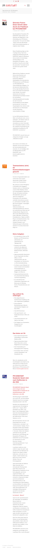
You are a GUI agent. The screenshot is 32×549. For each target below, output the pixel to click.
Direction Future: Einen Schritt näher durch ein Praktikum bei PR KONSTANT (20, 25)
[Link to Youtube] (16, 1)
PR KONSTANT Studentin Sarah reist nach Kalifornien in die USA (21, 379)
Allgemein (23, 30)
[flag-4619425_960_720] (4, 376)
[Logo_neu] (13, 5)
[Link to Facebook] (14, 1)
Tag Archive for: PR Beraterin (10, 10)
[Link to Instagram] (18, 1)
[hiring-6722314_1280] (4, 166)
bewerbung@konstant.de (22, 368)
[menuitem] (4, 547)
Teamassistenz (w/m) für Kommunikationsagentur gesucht (22, 168)
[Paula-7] (4, 23)
